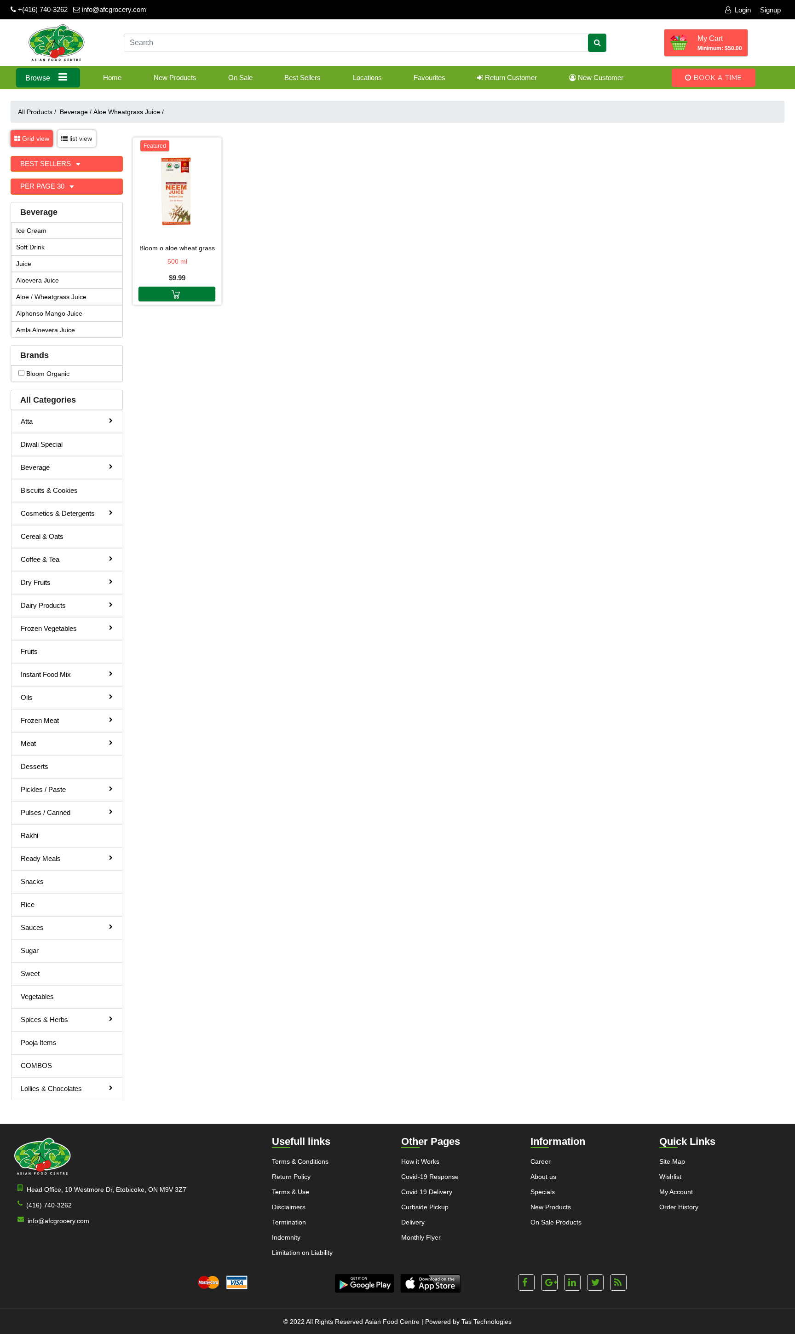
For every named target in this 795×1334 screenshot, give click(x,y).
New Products (175, 77)
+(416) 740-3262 (42, 9)
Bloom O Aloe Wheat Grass (177, 248)
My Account (676, 1191)
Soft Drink (30, 247)
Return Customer (510, 77)
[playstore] (364, 1283)
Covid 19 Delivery (426, 1191)
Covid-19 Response (430, 1176)
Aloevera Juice (37, 280)
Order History (678, 1207)
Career (540, 1161)
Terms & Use (290, 1191)
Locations (367, 77)
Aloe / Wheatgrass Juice (51, 296)
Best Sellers (302, 77)
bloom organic (46, 373)
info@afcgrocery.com (113, 9)
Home (112, 77)
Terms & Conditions (300, 1161)
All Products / (39, 111)
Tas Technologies (486, 1321)
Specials (542, 1191)
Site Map (672, 1161)
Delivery (413, 1222)
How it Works (420, 1161)
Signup (770, 10)
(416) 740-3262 (49, 1205)
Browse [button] (38, 78)
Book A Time (716, 78)
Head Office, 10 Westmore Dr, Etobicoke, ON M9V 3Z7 (106, 1189)
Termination (289, 1222)
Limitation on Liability (302, 1252)
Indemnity (286, 1237)
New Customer (599, 77)
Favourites (429, 77)
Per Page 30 (43, 186)
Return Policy (291, 1176)
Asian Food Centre (392, 1321)
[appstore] (430, 1283)
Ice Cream (31, 230)
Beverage (76, 111)
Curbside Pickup (425, 1207)
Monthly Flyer (421, 1237)
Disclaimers (288, 1207)
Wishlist (670, 1176)
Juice (23, 263)
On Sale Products (556, 1222)
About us (543, 1176)
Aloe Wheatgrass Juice (128, 111)
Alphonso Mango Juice (49, 313)
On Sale (240, 77)
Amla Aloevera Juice (45, 330)
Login (743, 10)
